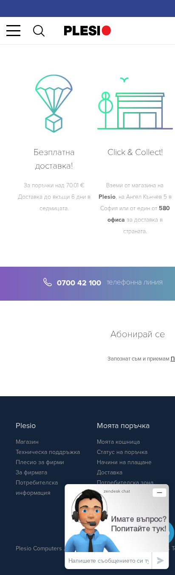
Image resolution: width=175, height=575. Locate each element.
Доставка (109, 472)
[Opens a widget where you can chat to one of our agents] (117, 526)
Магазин (27, 441)
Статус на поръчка (122, 452)
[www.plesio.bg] (87, 30)
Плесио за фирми (40, 462)
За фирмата (31, 472)
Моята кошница (118, 441)
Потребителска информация (37, 487)
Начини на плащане (124, 462)
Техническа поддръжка (48, 452)
